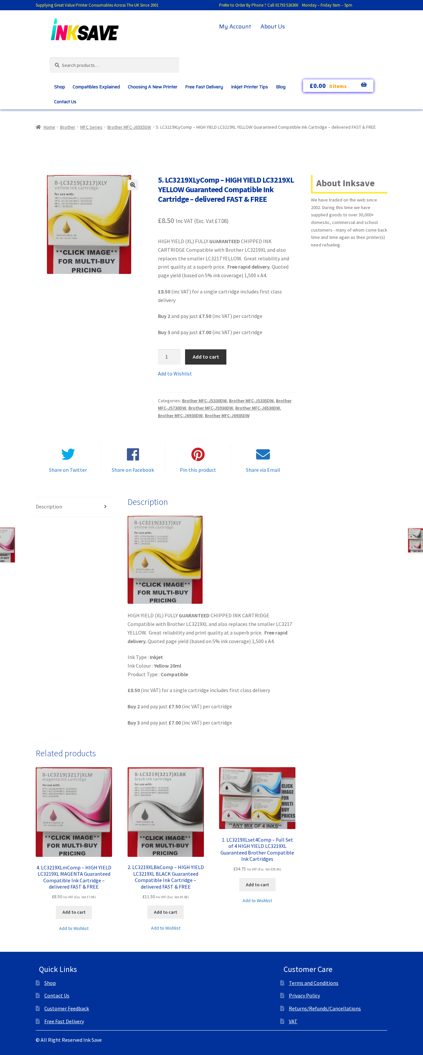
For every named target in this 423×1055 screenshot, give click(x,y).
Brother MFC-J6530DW (257, 408)
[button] (133, 185)
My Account (235, 26)
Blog (281, 86)
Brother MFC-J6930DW (180, 415)
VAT (293, 1021)
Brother (67, 127)
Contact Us (65, 101)
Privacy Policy (304, 995)
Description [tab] (49, 506)
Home (49, 127)
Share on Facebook (133, 469)
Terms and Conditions (313, 983)
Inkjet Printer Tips (249, 86)
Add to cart (206, 356)
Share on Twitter (68, 469)
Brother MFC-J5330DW (204, 401)
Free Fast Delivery (204, 86)
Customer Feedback (66, 1008)
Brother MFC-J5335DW (251, 401)
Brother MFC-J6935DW (129, 127)
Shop (59, 86)
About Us (272, 26)
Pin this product (198, 469)
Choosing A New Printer (152, 86)
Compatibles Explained (96, 86)
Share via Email (263, 469)
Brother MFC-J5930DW (210, 408)
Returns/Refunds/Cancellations (325, 1008)
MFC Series (91, 127)
